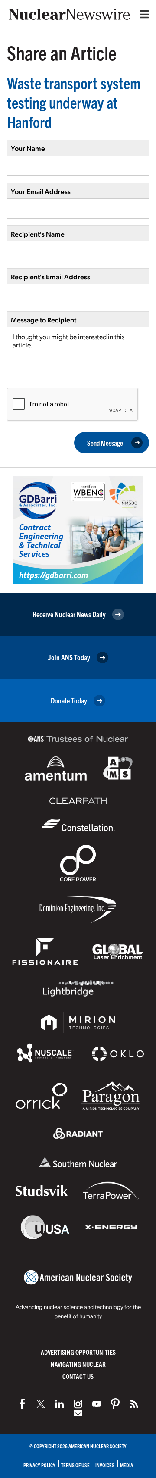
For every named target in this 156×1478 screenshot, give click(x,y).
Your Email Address (41, 191)
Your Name (28, 148)
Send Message (105, 442)
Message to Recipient (43, 319)
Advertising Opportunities (78, 1352)
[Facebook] (22, 1404)
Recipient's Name (38, 233)
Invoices (104, 1465)
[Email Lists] (78, 1413)
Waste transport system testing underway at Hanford (73, 102)
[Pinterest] (115, 1404)
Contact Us (78, 1376)
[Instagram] (78, 1404)
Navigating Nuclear (78, 1364)
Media (126, 1465)
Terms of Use (75, 1465)
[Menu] (142, 14)
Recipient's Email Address (50, 276)
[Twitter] (40, 1404)
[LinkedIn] (59, 1404)
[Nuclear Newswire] (134, 1404)
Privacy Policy (39, 1465)
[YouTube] (96, 1404)
